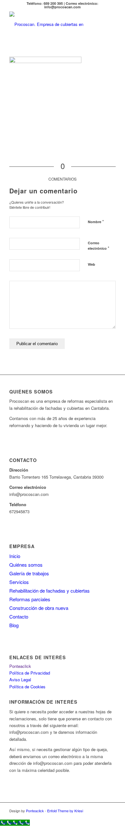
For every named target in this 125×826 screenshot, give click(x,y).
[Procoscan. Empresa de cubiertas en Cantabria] (51, 24)
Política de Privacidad (29, 673)
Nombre (96, 221)
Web (91, 264)
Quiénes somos (26, 564)
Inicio (14, 556)
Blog (14, 625)
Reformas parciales (29, 599)
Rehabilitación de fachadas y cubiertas (49, 590)
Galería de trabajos (29, 573)
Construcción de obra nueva (38, 607)
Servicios (19, 582)
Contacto (18, 616)
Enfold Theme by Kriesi (65, 810)
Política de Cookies (27, 687)
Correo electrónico (98, 245)
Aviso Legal (20, 679)
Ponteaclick (20, 666)
